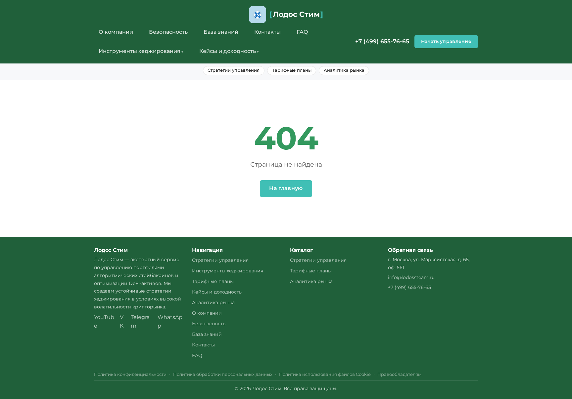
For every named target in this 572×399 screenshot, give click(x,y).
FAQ (302, 32)
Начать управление (446, 41)
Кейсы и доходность (227, 51)
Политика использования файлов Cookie (325, 374)
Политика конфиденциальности (130, 374)
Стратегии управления (234, 70)
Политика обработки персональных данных (222, 374)
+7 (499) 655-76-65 (382, 41)
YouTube (104, 321)
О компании (116, 32)
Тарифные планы (291, 70)
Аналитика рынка (344, 70)
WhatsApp (170, 321)
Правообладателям (399, 374)
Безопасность (168, 32)
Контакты (267, 32)
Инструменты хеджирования (139, 51)
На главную (286, 188)
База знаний (221, 32)
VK (121, 321)
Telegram (140, 321)
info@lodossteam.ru (411, 277)
